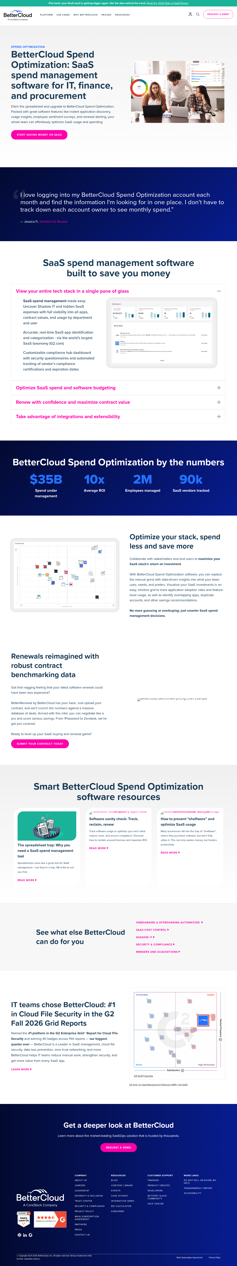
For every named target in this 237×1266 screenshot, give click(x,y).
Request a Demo (218, 14)
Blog (114, 1180)
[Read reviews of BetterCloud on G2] (50, 1218)
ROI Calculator (121, 1206)
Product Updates (159, 1185)
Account (190, 14)
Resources (122, 14)
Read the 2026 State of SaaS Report (167, 3)
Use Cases (63, 14)
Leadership (82, 1190)
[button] (118, 291)
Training (153, 1180)
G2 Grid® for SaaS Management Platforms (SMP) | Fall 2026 (158, 1084)
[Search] (197, 14)
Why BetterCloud (86, 14)
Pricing (106, 14)
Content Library (122, 1185)
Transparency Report (198, 1188)
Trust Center (83, 1201)
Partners (81, 1224)
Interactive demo (122, 1201)
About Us (81, 1180)
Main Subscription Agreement (87, 1218)
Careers (80, 1185)
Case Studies (119, 1195)
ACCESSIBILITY (192, 1193)
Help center (156, 1203)
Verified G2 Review (53, 222)
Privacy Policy (84, 1211)
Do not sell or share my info (200, 1181)
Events (115, 1190)
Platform (46, 14)
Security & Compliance (90, 1206)
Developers (155, 1190)
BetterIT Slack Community (157, 1197)
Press (78, 1229)
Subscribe (117, 1211)
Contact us (82, 1234)
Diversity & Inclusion (89, 1195)
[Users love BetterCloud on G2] (24, 1218)
